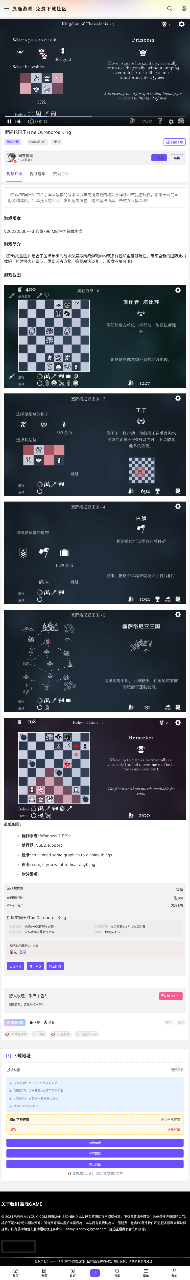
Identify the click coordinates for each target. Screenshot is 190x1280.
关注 (161, 158)
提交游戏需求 (112, 1173)
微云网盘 (55, 966)
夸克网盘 (35, 966)
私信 (177, 158)
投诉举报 (13, 1070)
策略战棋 (13, 142)
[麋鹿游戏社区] (18, 1246)
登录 (22, 952)
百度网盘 (16, 966)
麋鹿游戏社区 (80, 1261)
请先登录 (173, 1129)
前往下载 (177, 142)
